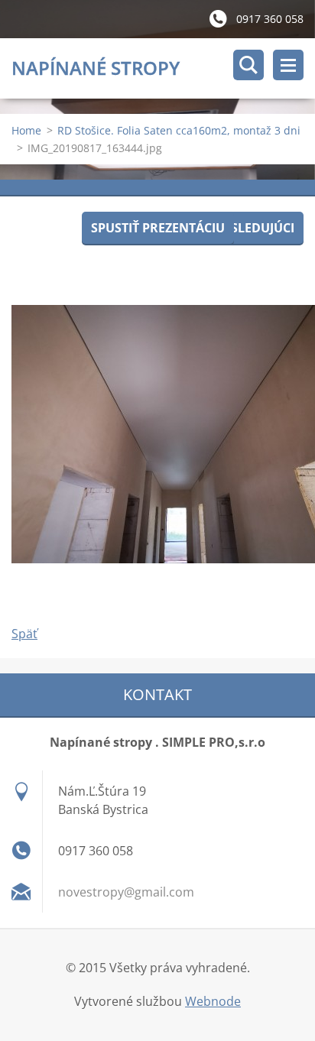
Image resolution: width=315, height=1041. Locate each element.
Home (26, 130)
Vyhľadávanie (248, 65)
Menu (288, 65)
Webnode (213, 1001)
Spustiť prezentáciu (158, 227)
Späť (24, 633)
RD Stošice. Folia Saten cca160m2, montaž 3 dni (178, 130)
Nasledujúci (253, 227)
